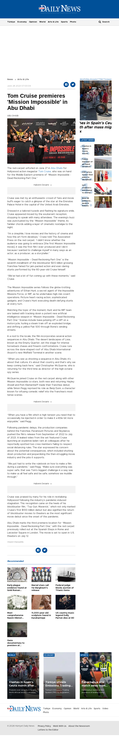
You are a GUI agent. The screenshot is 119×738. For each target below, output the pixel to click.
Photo (73, 22)
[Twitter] (72, 84)
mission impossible (15, 542)
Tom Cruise (44, 171)
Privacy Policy (44, 726)
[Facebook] (66, 84)
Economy (22, 22)
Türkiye (11, 22)
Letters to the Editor (48, 730)
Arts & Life (53, 22)
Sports (64, 22)
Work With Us (59, 726)
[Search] (100, 22)
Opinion (33, 22)
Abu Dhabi (57, 168)
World (42, 22)
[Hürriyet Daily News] (59, 9)
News (10, 79)
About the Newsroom (79, 726)
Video (105, 709)
